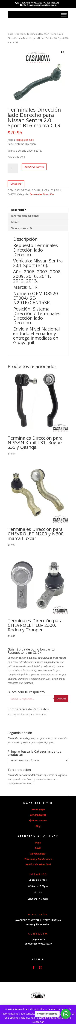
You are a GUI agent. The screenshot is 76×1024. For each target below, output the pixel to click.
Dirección (20, 33)
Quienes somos (38, 820)
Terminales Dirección (38, 33)
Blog (38, 826)
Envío (38, 848)
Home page (38, 809)
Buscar (61, 698)
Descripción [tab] (18, 209)
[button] (63, 52)
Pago (38, 842)
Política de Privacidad (38, 864)
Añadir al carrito (34, 167)
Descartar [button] (38, 1021)
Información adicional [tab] (25, 216)
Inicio (10, 33)
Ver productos (38, 814)
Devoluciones (38, 853)
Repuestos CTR (25, 139)
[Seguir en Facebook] (33, 967)
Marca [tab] (15, 222)
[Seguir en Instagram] (40, 967)
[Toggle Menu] (64, 15)
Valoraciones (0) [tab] (21, 228)
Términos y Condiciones (38, 859)
